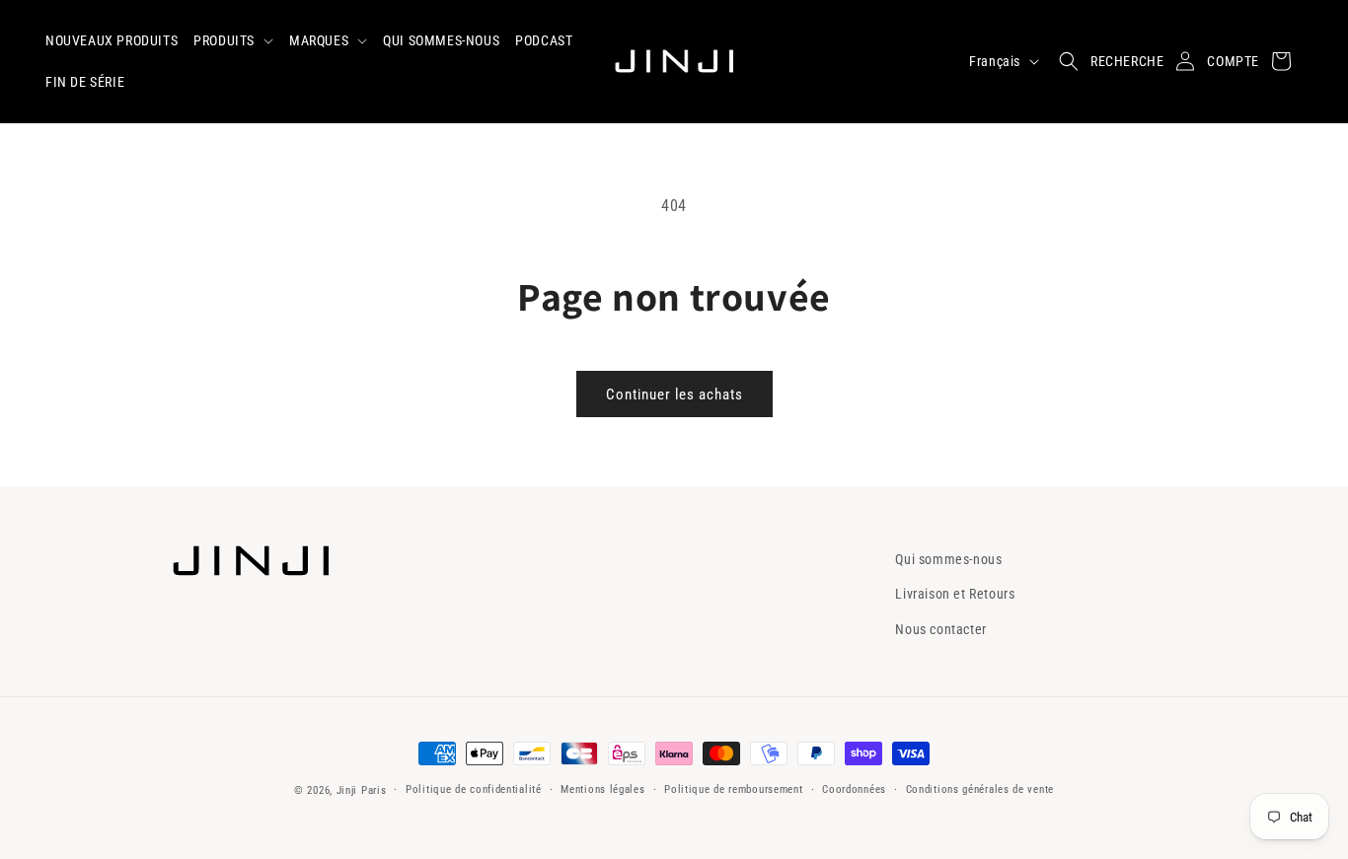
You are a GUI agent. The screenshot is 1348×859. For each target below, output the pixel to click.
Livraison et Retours (954, 594)
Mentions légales (602, 789)
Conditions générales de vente (980, 789)
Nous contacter (940, 629)
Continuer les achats (674, 394)
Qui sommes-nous (948, 559)
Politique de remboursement (733, 789)
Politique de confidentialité (474, 789)
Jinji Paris (362, 790)
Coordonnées (854, 789)
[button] (233, 40)
